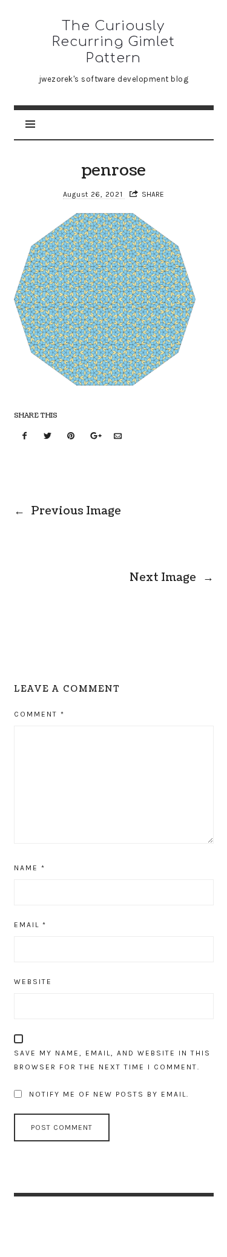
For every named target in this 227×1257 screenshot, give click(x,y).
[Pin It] (71, 436)
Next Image (172, 577)
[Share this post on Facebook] (25, 436)
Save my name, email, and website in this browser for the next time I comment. (112, 1060)
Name (29, 868)
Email (30, 925)
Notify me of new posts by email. (109, 1094)
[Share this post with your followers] (48, 436)
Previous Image (68, 511)
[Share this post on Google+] (94, 436)
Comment (39, 714)
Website (33, 981)
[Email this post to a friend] (118, 436)
